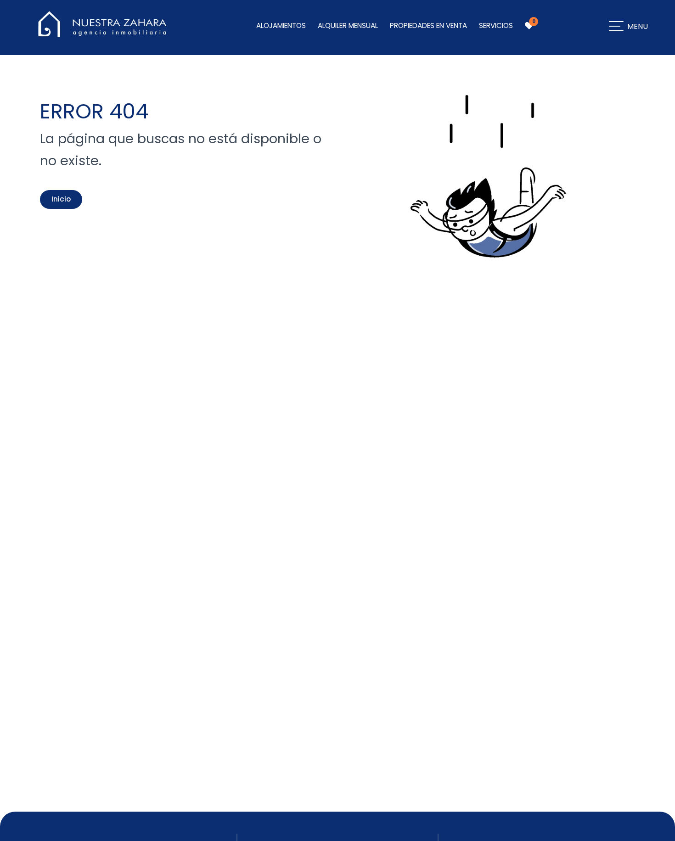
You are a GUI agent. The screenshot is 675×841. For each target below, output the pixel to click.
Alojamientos (281, 25)
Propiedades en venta (428, 25)
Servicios (496, 25)
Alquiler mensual (348, 25)
